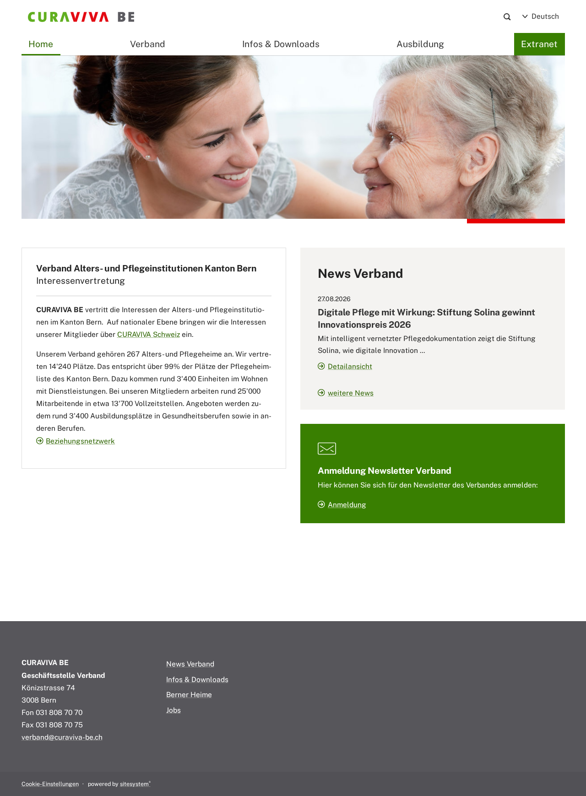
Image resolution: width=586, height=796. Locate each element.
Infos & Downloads (281, 44)
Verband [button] (147, 44)
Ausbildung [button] (420, 44)
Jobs (173, 710)
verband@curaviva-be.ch (62, 737)
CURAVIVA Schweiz (148, 334)
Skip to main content (56, 32)
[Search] (507, 16)
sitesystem (135, 783)
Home (40, 44)
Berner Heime (189, 694)
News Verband (190, 664)
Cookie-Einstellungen (50, 783)
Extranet (539, 44)
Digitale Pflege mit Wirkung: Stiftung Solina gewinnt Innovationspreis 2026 (426, 318)
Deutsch (544, 16)
